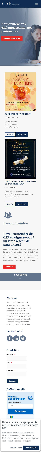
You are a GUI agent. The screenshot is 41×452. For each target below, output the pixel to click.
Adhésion (9, 267)
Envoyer (12, 381)
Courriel (10, 371)
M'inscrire (22, 134)
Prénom (11, 355)
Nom (9, 363)
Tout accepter (31, 448)
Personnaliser (16, 448)
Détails (10, 134)
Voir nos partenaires (12, 38)
